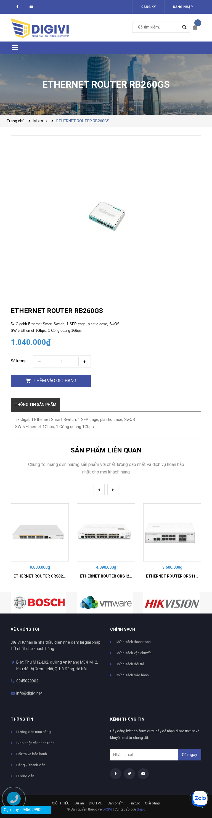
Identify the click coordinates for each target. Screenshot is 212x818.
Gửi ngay (189, 754)
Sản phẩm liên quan (106, 450)
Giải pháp (152, 803)
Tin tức (134, 803)
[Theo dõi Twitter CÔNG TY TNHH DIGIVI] (31, 7)
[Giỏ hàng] (197, 28)
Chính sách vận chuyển (134, 653)
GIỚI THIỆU (61, 803)
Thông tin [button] (22, 719)
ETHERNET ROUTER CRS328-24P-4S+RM (51, 576)
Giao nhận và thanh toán (35, 743)
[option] (40, 543)
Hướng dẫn (25, 776)
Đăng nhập (183, 7)
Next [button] (112, 489)
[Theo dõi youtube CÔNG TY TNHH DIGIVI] (143, 773)
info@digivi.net (29, 693)
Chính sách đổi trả (130, 664)
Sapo (141, 809)
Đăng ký (148, 7)
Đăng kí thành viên (30, 765)
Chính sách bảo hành (132, 675)
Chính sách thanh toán (133, 642)
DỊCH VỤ (95, 803)
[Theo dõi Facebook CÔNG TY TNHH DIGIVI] (17, 7)
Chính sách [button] (122, 629)
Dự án (79, 803)
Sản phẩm (115, 803)
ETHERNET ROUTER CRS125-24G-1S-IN (116, 576)
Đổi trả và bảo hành (31, 754)
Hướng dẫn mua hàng (33, 732)
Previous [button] (99, 489)
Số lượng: (19, 361)
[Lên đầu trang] (197, 780)
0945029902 (27, 681)
